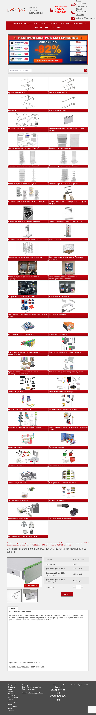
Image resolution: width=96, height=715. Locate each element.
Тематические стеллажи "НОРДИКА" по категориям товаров (67, 202)
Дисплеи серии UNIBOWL (58, 500)
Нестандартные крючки (16, 128)
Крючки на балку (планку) (58, 110)
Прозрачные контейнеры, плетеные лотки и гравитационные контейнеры (23, 373)
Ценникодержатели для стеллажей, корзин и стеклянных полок (24, 353)
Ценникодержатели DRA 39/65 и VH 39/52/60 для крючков (66, 129)
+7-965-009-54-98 (60, 11)
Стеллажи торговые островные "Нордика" (64, 166)
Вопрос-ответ (42, 28)
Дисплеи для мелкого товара (18, 500)
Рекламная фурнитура (16, 465)
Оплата (53, 23)
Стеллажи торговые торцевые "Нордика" (63, 184)
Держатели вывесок (15, 447)
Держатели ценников (15, 392)
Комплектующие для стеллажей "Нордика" (23, 148)
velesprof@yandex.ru (86, 18)
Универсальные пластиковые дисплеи (62, 483)
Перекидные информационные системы (63, 409)
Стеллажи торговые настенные (60, 148)
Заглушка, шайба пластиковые (60, 518)
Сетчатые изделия (55, 239)
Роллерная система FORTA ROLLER (21, 334)
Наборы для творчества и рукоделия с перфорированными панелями (63, 278)
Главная (16, 23)
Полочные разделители (57, 314)
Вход (78, 1)
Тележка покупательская (17, 483)
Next (10, 49)
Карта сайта (12, 706)
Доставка (65, 23)
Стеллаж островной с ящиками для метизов (24, 239)
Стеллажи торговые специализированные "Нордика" (26, 201)
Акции (43, 23)
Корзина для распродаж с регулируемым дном (25, 257)
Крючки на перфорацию (16, 93)
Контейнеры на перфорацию (59, 296)
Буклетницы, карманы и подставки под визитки (25, 427)
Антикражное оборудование (18, 518)
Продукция (29, 23)
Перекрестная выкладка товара (19, 409)
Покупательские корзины (58, 465)
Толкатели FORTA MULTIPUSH (60, 334)
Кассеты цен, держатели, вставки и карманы (65, 352)
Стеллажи (11, 687)
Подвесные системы (56, 447)
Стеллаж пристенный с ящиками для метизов (65, 221)
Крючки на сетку (14, 110)
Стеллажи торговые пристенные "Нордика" (23, 166)
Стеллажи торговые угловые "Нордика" (22, 184)
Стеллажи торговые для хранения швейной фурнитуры (23, 278)
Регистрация (81, 3)
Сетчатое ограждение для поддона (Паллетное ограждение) (66, 258)
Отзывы (57, 28)
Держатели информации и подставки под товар (66, 372)
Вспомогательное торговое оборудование (23, 536)
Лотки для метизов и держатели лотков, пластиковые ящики (27, 315)
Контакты (78, 23)
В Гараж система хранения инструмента (22, 296)
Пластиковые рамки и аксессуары (61, 392)
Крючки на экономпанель (58, 93)
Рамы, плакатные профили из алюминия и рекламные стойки (68, 428)
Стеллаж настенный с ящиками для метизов (24, 221)
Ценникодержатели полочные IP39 (74, 543)
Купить (66, 594)
